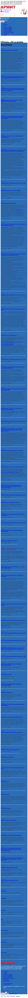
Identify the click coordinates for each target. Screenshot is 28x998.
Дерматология (4, 891)
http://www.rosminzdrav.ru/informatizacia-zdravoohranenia (11, 341)
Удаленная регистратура (6, 808)
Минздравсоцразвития (5, 625)
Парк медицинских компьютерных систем (9, 880)
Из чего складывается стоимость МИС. (9, 820)
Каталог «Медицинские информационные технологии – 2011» (13, 633)
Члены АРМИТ (7, 31)
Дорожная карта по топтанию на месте (9, 335)
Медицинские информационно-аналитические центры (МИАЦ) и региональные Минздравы (12, 101)
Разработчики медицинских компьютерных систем (11, 835)
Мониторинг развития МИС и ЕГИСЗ (8, 203)
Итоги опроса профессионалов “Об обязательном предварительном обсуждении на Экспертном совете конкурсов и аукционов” (11, 486)
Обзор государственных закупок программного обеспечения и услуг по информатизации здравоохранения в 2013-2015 (13, 77)
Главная (6, 24)
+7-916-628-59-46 (6, 9)
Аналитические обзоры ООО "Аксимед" (9, 540)
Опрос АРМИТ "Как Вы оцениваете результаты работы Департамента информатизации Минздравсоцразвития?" (12, 648)
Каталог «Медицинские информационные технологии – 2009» (13, 656)
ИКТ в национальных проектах (7, 757)
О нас (5, 25)
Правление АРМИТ (9, 32)
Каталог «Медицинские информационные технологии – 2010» (13, 640)
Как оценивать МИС (5, 794)
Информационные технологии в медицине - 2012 (10, 502)
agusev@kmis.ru (19, 209)
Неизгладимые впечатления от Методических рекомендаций (13, 620)
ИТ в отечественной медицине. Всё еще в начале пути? (12, 732)
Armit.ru (18, 996)
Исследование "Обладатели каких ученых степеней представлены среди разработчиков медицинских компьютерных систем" (11, 849)
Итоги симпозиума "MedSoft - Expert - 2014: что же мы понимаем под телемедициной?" (12, 409)
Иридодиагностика (4, 930)
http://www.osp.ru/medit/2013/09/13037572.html (9, 472)
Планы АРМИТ (8, 28)
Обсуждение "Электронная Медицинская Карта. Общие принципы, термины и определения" (12, 549)
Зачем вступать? (8, 27)
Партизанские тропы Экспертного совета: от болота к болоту (13, 294)
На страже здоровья (5, 781)
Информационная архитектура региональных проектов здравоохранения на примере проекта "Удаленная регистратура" (12, 859)
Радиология (3, 910)
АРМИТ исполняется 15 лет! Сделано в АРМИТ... (11, 190)
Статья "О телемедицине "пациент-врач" (9, 50)
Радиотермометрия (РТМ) (6, 674)
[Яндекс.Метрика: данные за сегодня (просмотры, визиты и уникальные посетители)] (12, 993)
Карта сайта (7, 981)
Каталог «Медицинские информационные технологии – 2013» (13, 495)
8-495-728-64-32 (5, 18)
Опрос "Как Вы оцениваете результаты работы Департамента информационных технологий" (13, 225)
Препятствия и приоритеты (6, 692)
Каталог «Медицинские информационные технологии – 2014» (13, 421)
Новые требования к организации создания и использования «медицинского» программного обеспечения (13, 254)
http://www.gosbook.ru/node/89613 (7, 344)
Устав (5, 35)
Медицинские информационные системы (9, 867)
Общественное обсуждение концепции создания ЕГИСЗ (12, 450)
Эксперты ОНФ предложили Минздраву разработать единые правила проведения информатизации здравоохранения (13, 150)
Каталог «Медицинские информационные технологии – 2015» (13, 359)
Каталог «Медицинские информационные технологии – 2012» (13, 522)
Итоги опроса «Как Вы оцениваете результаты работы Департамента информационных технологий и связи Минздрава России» (12, 429)
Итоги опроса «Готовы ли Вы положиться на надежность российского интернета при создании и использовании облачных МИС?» (12, 117)
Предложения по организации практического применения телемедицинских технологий (12, 367)
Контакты (6, 33)
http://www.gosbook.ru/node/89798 (7, 345)
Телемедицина (4, 898)
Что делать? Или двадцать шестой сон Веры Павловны (12, 717)
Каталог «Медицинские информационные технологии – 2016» (13, 183)
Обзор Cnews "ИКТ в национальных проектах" (10, 749)
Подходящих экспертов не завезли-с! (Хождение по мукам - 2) (13, 466)
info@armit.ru (5, 11)
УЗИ (2, 919)
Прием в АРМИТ (8, 29)
